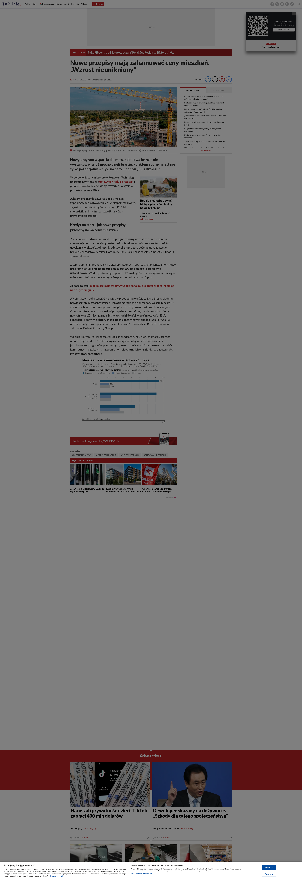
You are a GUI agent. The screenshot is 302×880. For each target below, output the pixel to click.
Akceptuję (269, 867)
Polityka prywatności (56, 876)
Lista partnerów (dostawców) (141, 873)
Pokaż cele (269, 874)
